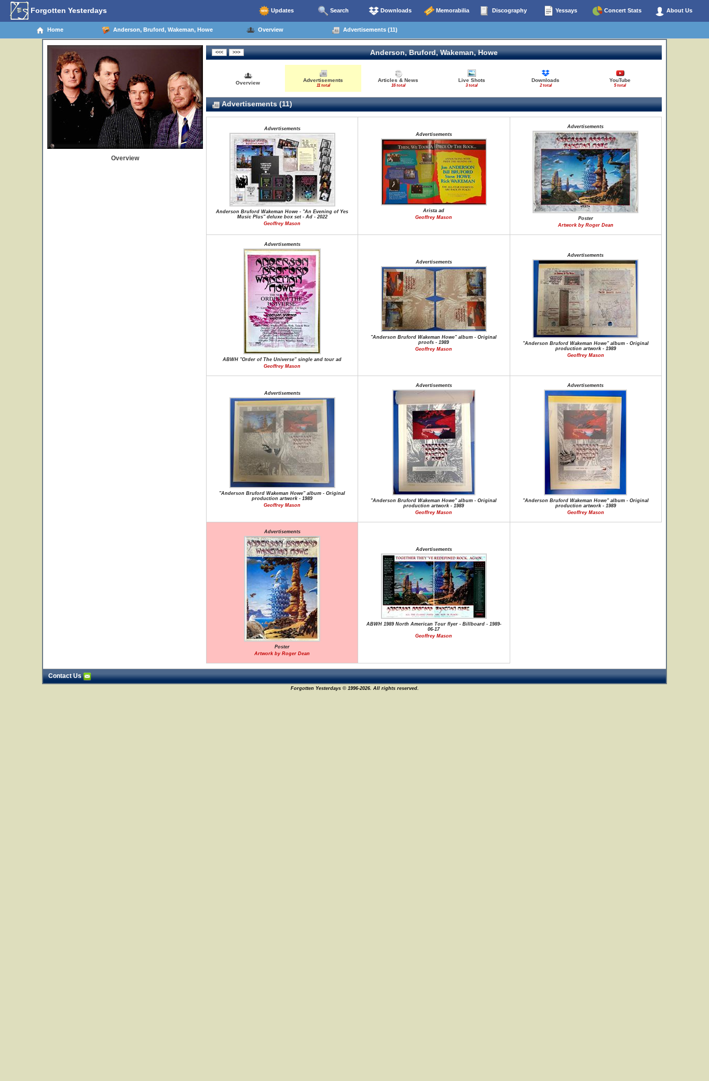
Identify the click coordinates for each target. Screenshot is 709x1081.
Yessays (565, 10)
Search (339, 10)
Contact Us (65, 676)
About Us (678, 10)
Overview (269, 29)
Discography (508, 10)
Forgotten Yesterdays (68, 10)
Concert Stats (622, 10)
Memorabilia (451, 10)
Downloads (395, 10)
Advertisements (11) (369, 29)
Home (53, 29)
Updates (281, 10)
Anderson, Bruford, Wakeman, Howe (161, 29)
